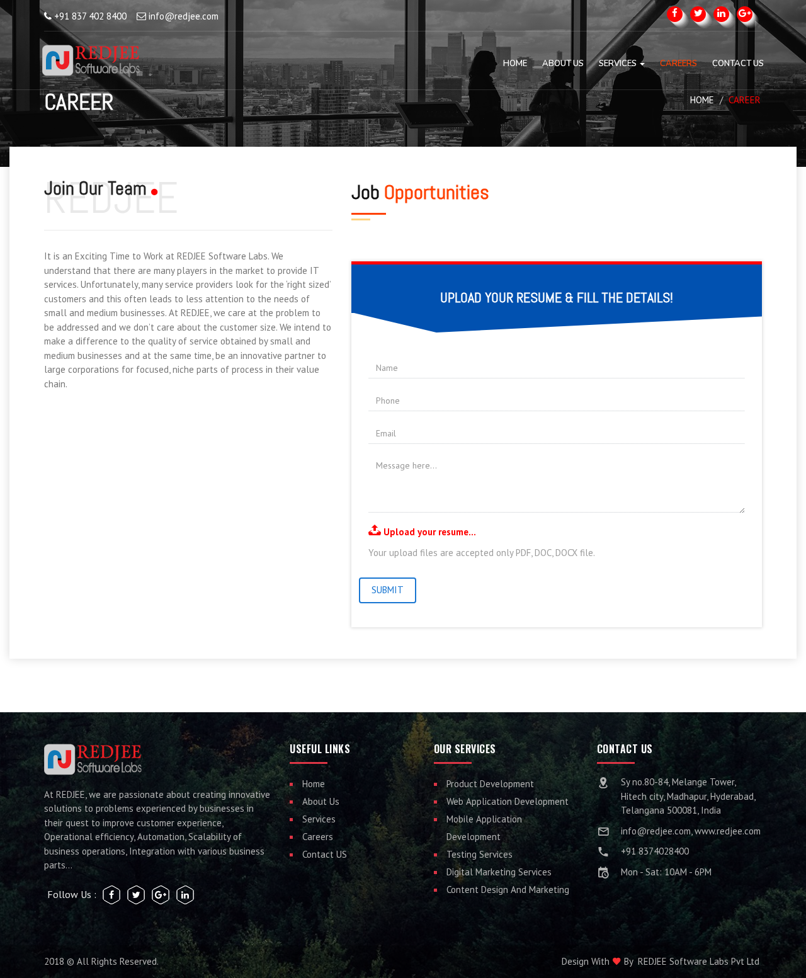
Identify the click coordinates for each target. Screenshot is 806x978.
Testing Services (479, 854)
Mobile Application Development (484, 828)
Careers (678, 63)
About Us (563, 63)
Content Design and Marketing (507, 890)
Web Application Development (507, 801)
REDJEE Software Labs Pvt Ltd (698, 961)
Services (619, 63)
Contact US (324, 854)
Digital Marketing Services (499, 872)
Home (515, 63)
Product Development (490, 784)
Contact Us (738, 63)
